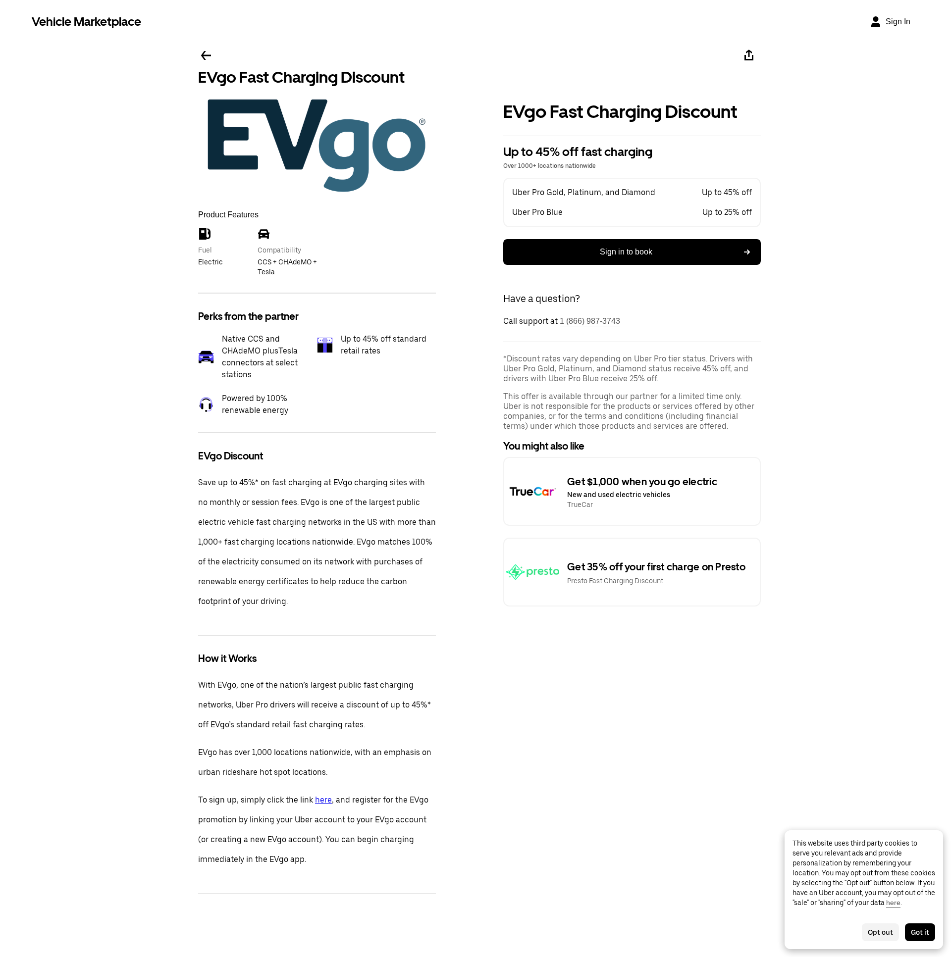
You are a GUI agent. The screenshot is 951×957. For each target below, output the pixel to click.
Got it (920, 932)
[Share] (749, 55)
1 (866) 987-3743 (590, 321)
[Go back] (206, 55)
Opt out (880, 932)
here (323, 800)
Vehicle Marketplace (86, 21)
